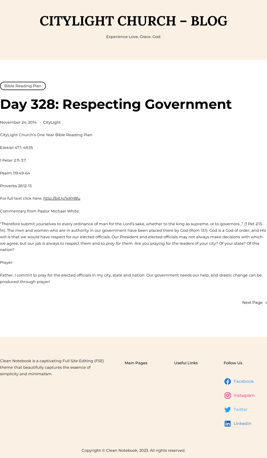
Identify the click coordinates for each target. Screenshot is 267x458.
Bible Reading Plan (22, 86)
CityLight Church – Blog (134, 20)
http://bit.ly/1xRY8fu (61, 198)
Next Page (254, 302)
